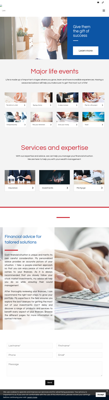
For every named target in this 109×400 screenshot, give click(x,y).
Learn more (32, 397)
